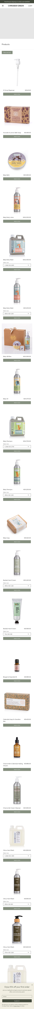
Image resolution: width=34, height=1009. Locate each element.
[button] (17, 94)
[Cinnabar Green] (16, 5)
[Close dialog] (32, 985)
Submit (17, 1001)
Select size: (6, 262)
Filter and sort (7, 52)
